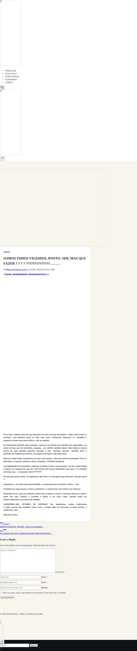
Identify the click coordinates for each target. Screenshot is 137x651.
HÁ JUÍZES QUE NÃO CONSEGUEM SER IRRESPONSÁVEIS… (26, 532)
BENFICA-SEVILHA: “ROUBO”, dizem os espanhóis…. (22, 525)
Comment (60, 572)
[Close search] (2, 641)
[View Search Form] (2, 87)
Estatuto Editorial (12, 76)
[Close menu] (0, 622)
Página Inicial (10, 71)
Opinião (6, 252)
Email (44, 582)
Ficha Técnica (11, 73)
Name (44, 577)
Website (44, 588)
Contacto (9, 82)
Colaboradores (11, 79)
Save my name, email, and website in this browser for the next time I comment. (34, 593)
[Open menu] (2, 158)
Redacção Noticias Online (16, 270)
